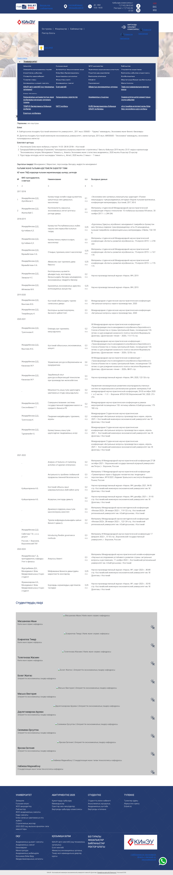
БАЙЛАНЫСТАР (96, 843)
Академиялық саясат (25, 845)
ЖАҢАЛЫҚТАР (96, 840)
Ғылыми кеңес (22, 803)
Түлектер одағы (131, 801)
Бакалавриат (21, 847)
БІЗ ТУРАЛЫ (94, 836)
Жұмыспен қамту (131, 803)
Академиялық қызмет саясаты (29, 842)
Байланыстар (76, 29)
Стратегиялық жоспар (26, 823)
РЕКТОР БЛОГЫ (96, 846)
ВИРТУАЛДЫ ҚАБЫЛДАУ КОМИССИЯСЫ (133, 27)
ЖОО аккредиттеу (24, 806)
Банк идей (48, 47)
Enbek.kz (128, 806)
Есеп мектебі (58, 847)
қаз (155, 3)
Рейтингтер (21, 809)
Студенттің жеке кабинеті (99, 801)
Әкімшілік (20, 801)
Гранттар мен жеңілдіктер (63, 806)
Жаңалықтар (61, 29)
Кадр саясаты (22, 815)
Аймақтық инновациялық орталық (67, 850)
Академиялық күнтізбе (98, 806)
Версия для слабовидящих (46, 6)
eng (155, 9)
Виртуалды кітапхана (97, 809)
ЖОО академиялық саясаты (28, 812)
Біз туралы (47, 29)
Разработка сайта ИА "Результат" (106, 872)
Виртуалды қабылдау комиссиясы (67, 809)
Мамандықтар (58, 803)
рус (155, 6)
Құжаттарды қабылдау (62, 801)
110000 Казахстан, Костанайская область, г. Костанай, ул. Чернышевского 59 (143, 857)
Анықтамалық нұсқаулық (99, 803)
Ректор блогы (48, 33)
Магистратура (22, 850)
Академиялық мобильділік (27, 853)
